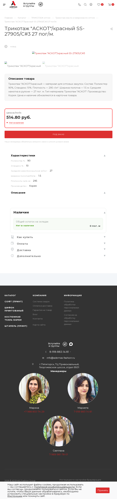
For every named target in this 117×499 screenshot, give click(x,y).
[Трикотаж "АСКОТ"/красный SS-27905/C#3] (58, 53)
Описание (18, 192)
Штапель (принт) (16, 326)
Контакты (38, 318)
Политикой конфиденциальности (54, 486)
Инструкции (14, 496)
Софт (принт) (14, 301)
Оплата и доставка (42, 306)
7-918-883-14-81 (83, 411)
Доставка (23, 250)
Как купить (24, 237)
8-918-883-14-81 (59, 352)
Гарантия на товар (42, 310)
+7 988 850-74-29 (34, 411)
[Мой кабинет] (91, 5)
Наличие (21, 212)
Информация (73, 295)
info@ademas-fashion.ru (61, 357)
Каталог (10, 295)
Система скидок (41, 301)
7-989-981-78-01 (58, 454)
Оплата (22, 243)
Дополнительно (28, 256)
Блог (35, 314)
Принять (103, 490)
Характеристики (23, 155)
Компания (39, 295)
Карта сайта (39, 324)
